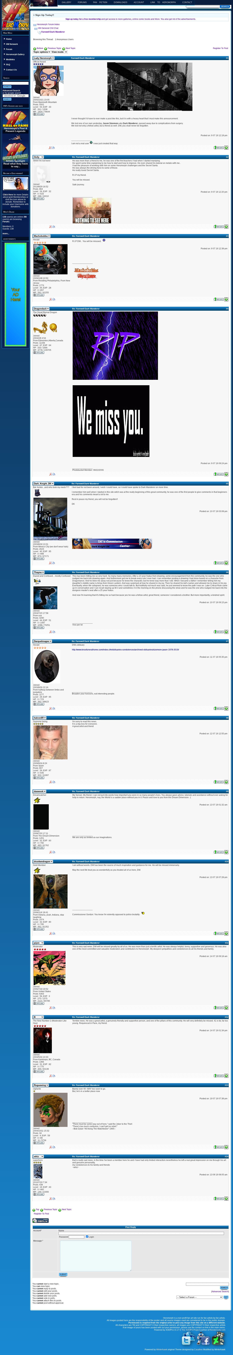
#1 (227, 58)
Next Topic (70, 48)
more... (6, 233)
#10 (226, 861)
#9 (227, 791)
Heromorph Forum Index (48, 24)
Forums (82, 2)
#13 (226, 1085)
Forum (9, 49)
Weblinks (10, 59)
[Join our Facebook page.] (203, 1345)
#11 (226, 943)
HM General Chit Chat (48, 28)
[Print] (53, 147)
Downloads (120, 2)
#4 (227, 309)
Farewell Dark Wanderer (53, 32)
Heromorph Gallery (15, 54)
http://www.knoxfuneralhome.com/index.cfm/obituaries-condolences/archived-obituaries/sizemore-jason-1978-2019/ (125, 649)
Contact (187, 2)
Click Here (8, 194)
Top (37, 1209)
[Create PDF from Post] (50, 147)
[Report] (219, 147)
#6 (227, 572)
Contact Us (11, 70)
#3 (227, 236)
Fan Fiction (100, 2)
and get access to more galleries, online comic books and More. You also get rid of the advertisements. (130, 19)
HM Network (12, 44)
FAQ (8, 64)
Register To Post (220, 48)
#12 (226, 1017)
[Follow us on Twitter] (188, 1345)
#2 (227, 157)
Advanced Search (11, 90)
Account (139, 2)
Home (9, 39)
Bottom (40, 48)
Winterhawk (161, 1349)
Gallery (66, 2)
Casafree (198, 1349)
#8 (227, 718)
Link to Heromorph (163, 2)
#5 (227, 483)
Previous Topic (54, 48)
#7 (227, 641)
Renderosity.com (217, 1330)
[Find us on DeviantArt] (218, 1345)
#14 (226, 1156)
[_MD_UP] (226, 147)
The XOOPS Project (191, 1330)
